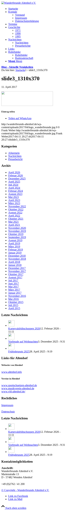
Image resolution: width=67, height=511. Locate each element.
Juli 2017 (13, 280)
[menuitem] (37, 8)
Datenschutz (8, 411)
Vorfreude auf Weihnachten (23, 341)
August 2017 (15, 277)
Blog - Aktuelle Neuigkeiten (17, 67)
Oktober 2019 (15, 234)
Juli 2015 (13, 305)
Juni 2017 (13, 283)
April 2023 (14, 200)
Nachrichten (14, 156)
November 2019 (17, 231)
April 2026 (14, 172)
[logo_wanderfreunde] (18, 2)
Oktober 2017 (15, 274)
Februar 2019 (15, 249)
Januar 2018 (14, 265)
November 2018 (17, 258)
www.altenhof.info (11, 371)
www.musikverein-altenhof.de (17, 388)
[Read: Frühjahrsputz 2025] (11, 348)
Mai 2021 (13, 221)
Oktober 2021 (15, 218)
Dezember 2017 (17, 268)
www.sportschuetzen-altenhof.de (19, 385)
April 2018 (14, 261)
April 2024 (14, 187)
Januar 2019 (14, 252)
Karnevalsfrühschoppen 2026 (24, 328)
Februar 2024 (15, 190)
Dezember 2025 (17, 178)
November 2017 (17, 271)
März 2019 (14, 246)
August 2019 (15, 240)
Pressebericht (15, 159)
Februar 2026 (15, 175)
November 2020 (17, 228)
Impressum (7, 405)
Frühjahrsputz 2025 (18, 351)
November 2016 (17, 295)
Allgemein (14, 153)
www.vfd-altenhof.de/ (13, 391)
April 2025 (14, 181)
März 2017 (14, 289)
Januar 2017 (14, 292)
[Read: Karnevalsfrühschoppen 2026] (11, 325)
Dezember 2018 (17, 255)
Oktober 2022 (15, 209)
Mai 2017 (13, 286)
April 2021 (14, 224)
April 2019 (14, 243)
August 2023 (15, 194)
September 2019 (17, 237)
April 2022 (14, 215)
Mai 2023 (13, 197)
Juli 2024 (13, 184)
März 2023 (14, 203)
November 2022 (17, 206)
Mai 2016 (13, 299)
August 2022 (15, 212)
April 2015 (14, 308)
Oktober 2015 (15, 302)
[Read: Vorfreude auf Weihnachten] (11, 338)
